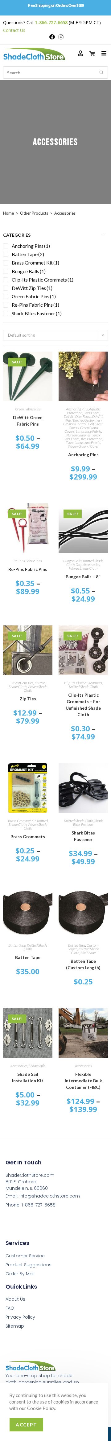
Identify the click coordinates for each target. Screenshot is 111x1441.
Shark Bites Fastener (88, 822)
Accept (26, 1424)
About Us (15, 1299)
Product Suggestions (28, 1265)
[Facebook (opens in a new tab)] (52, 37)
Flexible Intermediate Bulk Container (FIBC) (83, 1080)
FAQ (10, 1308)
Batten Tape (17, 945)
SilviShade (88, 952)
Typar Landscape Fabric (83, 442)
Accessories (18, 1065)
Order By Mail (20, 1274)
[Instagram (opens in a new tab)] (60, 37)
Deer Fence (91, 412)
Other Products (34, 213)
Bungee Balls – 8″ (83, 576)
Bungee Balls (72, 560)
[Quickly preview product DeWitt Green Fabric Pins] (49, 362)
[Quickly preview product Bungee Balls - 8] (105, 514)
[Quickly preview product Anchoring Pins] (105, 362)
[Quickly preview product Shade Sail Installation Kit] (49, 1019)
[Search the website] (55, 72)
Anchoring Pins (77, 409)
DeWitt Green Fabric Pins (28, 421)
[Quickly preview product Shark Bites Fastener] (105, 774)
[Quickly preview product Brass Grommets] (49, 774)
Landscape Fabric (88, 431)
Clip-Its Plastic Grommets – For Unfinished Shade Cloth (83, 704)
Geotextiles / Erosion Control (82, 422)
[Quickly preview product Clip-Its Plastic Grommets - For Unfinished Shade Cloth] (105, 636)
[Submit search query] (102, 72)
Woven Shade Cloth (83, 568)
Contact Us (14, 30)
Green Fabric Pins (28, 409)
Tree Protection (91, 438)
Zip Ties (28, 698)
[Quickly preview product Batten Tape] (49, 898)
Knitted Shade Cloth (83, 686)
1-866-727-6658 (51, 22)
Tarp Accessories (88, 564)
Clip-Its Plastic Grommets (83, 683)
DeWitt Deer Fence (77, 416)
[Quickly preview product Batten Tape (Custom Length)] (105, 898)
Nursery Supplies (78, 435)
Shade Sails (37, 1065)
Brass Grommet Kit (22, 820)
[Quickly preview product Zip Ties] (49, 636)
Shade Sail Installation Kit (27, 1077)
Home (8, 213)
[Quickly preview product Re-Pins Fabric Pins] (49, 514)
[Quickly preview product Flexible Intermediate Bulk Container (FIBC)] (105, 1019)
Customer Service (25, 1256)
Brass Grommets (27, 836)
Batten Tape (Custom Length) (83, 964)
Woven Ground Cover (83, 446)
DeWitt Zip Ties (21, 683)
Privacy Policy (20, 1317)
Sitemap (15, 1326)
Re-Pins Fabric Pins (28, 560)
